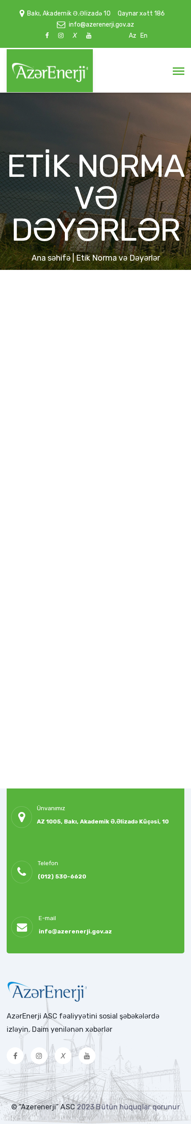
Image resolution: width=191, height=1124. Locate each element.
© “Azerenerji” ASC (44, 1107)
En (143, 35)
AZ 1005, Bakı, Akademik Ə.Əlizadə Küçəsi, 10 (103, 821)
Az (132, 35)
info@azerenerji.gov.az (101, 24)
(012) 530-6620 (62, 876)
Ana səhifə (51, 258)
